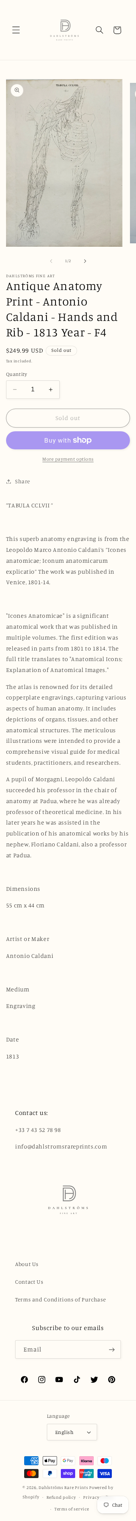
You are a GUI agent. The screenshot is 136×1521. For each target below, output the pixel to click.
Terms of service (71, 1509)
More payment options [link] (68, 459)
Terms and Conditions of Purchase (60, 1299)
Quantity (16, 374)
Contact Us (29, 1281)
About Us (27, 1264)
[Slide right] (85, 261)
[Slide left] (51, 261)
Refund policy (61, 1497)
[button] (16, 30)
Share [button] (22, 481)
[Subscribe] (112, 1349)
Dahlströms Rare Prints (63, 1487)
